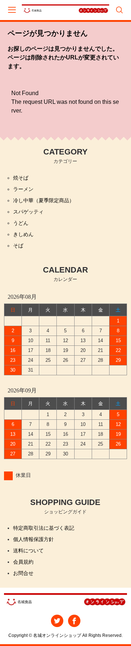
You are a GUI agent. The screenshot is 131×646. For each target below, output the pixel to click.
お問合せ (23, 573)
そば (18, 245)
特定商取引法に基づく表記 (43, 528)
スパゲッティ (28, 212)
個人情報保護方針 (33, 539)
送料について (28, 550)
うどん (20, 223)
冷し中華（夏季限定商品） (43, 200)
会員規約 (23, 562)
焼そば (20, 178)
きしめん (23, 234)
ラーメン (23, 189)
